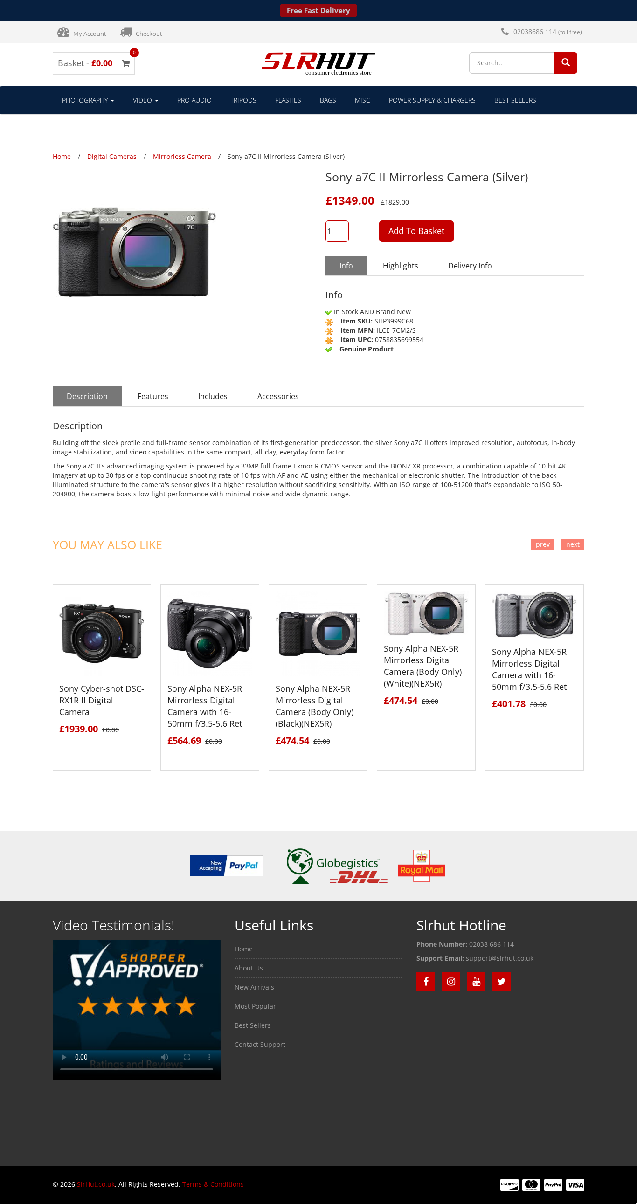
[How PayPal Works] (226, 865)
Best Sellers (515, 100)
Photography (86, 100)
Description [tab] (87, 396)
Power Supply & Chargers (432, 100)
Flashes (288, 100)
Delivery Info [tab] (470, 266)
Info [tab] (346, 266)
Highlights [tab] (400, 266)
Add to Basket (416, 230)
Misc (362, 100)
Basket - (94, 63)
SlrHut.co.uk (96, 1184)
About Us (249, 967)
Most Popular (255, 1006)
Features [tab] (153, 396)
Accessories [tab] (278, 396)
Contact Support (260, 1044)
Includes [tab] (213, 396)
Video (143, 100)
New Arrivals (254, 987)
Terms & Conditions (213, 1184)
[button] (565, 62)
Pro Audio (194, 100)
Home (244, 948)
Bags (328, 100)
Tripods (243, 100)
